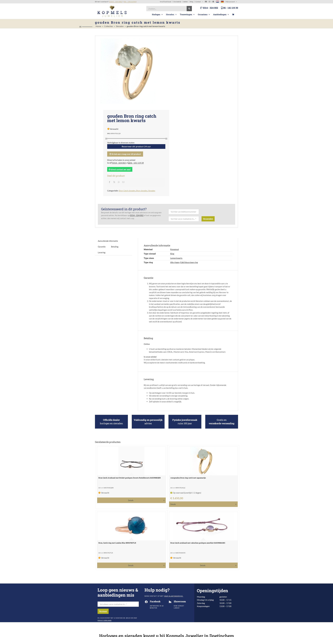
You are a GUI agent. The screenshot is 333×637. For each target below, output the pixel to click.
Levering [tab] (101, 252)
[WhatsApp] (119, 182)
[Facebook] (109, 182)
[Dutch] (217, 1)
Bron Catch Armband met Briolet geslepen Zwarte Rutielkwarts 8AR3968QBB (129, 478)
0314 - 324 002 (210, 7)
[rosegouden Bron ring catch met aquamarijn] (203, 461)
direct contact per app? (120, 169)
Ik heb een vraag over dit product (126, 154)
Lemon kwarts (176, 258)
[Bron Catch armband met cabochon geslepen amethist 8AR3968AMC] (203, 526)
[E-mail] (123, 182)
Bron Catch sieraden (127, 190)
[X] (114, 182)
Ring (172, 253)
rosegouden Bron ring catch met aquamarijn (188, 478)
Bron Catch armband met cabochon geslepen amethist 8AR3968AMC (197, 543)
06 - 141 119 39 (230, 7)
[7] (131, 70)
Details (130, 500)
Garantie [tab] (101, 246)
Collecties (108, 26)
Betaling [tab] (114, 246)
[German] (222, 1)
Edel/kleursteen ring (189, 262)
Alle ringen (175, 262)
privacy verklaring (104, 620)
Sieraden (120, 26)
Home (98, 26)
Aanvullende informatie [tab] (108, 241)
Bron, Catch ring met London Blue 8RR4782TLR (117, 543)
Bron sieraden (141, 190)
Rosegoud (174, 249)
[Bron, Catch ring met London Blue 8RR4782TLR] (131, 526)
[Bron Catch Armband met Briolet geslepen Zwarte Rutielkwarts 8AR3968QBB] (131, 461)
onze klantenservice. (173, 596)
